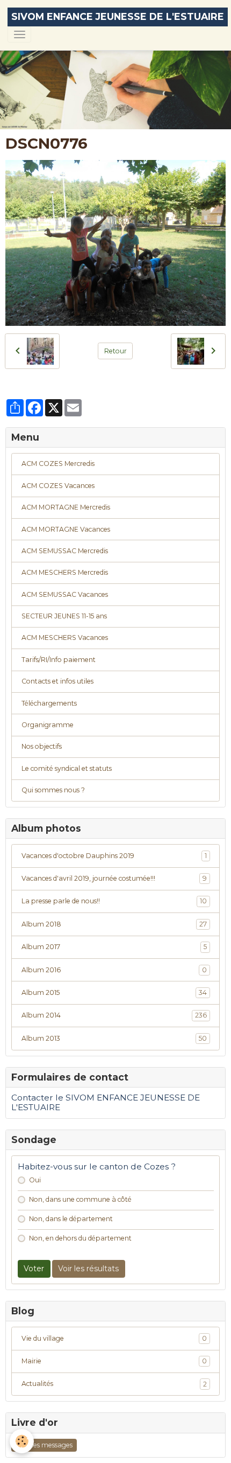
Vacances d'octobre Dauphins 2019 (114, 856)
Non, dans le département (71, 1219)
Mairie (114, 1361)
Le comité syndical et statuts (66, 768)
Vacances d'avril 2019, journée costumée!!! (114, 878)
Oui (35, 1180)
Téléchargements (49, 703)
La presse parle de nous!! (114, 901)
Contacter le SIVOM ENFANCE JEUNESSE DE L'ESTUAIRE (105, 1102)
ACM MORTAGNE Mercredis (65, 507)
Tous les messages (44, 1445)
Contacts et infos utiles (57, 681)
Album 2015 (114, 992)
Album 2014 (114, 1015)
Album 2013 (114, 1038)
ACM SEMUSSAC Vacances (64, 594)
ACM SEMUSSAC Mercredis (64, 551)
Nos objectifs (41, 746)
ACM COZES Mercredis (58, 463)
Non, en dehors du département (80, 1238)
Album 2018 (114, 924)
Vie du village (114, 1338)
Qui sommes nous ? (53, 790)
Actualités (114, 1384)
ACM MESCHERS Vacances (64, 637)
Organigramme (47, 725)
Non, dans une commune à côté (80, 1199)
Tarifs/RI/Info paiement (58, 660)
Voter (34, 1268)
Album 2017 (114, 947)
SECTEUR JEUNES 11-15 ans (64, 616)
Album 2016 (114, 970)
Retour (115, 351)
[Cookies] (22, 1441)
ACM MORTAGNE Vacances (65, 529)
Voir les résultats (88, 1268)
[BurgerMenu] (19, 34)
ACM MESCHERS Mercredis (64, 572)
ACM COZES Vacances (58, 486)
